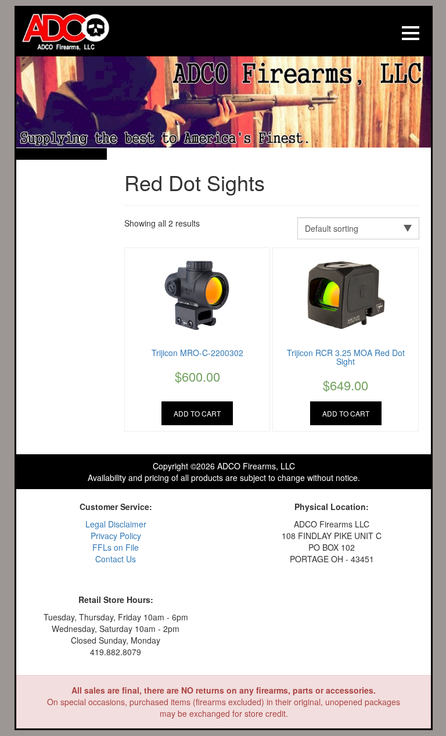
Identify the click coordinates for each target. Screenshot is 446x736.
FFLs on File (115, 547)
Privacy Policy (116, 535)
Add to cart (197, 413)
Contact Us (115, 559)
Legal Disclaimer (115, 524)
